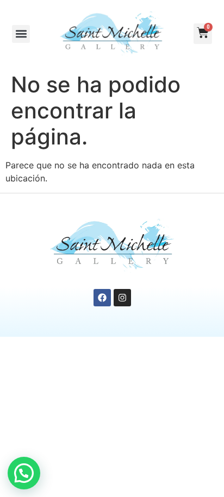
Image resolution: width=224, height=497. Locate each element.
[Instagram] (122, 297)
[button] (21, 34)
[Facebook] (102, 297)
